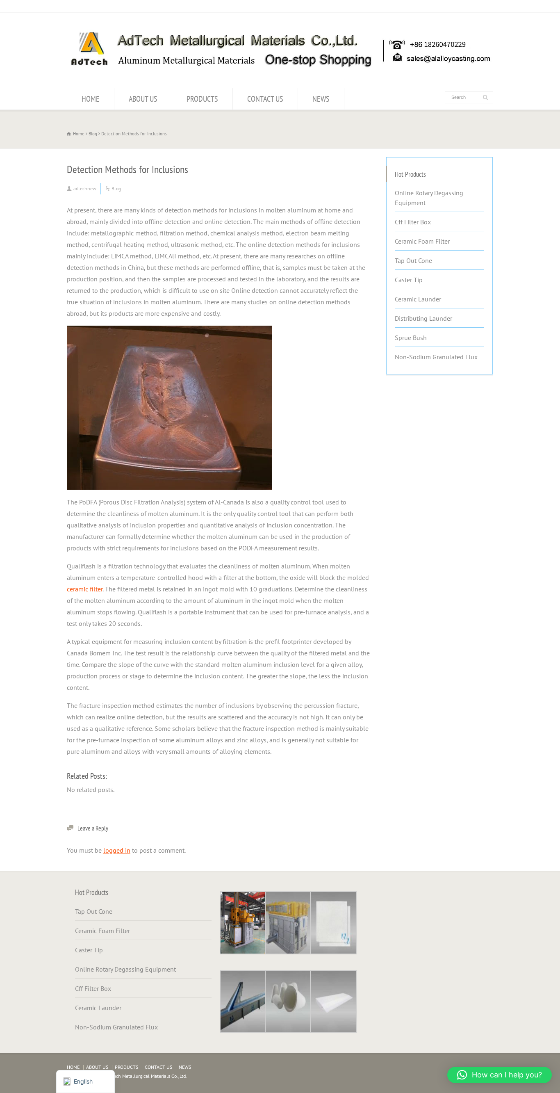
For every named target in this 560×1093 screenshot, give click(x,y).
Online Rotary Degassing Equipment (429, 198)
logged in (116, 850)
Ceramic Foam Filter (422, 241)
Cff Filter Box (413, 222)
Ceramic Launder (418, 299)
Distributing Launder (423, 318)
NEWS (321, 99)
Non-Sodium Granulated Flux (436, 357)
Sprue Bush (411, 337)
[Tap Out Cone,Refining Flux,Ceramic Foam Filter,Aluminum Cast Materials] (280, 72)
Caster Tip (409, 280)
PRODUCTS (202, 99)
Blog (116, 188)
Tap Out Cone (413, 260)
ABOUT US (143, 99)
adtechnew (84, 188)
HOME (91, 99)
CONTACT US (265, 99)
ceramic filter (84, 589)
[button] (499, 1075)
